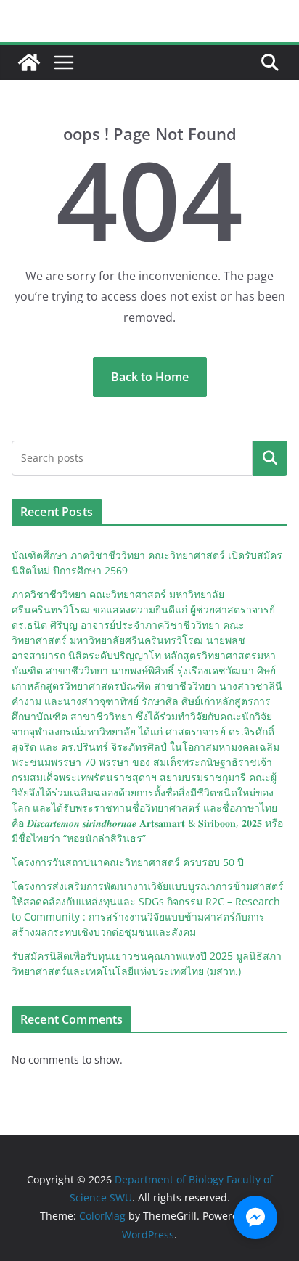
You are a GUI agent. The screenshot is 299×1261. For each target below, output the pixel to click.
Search (270, 458)
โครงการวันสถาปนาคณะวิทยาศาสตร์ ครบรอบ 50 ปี (128, 862)
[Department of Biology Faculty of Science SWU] (29, 62)
